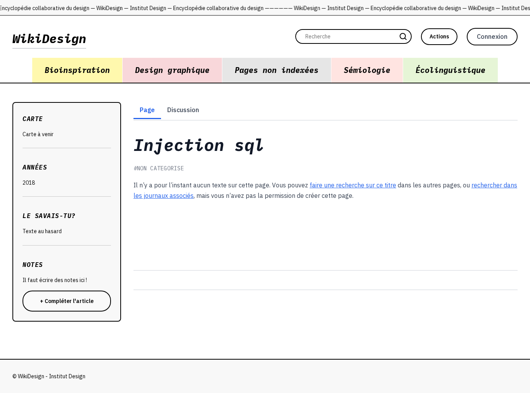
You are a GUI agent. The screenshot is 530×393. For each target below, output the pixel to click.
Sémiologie (367, 70)
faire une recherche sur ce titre (353, 185)
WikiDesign (49, 38)
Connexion (492, 36)
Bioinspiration (77, 70)
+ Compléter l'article (67, 301)
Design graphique (172, 70)
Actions (439, 36)
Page (147, 110)
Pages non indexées (277, 70)
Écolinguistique (450, 70)
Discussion (183, 110)
